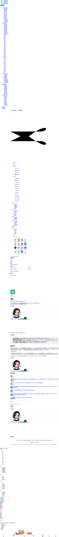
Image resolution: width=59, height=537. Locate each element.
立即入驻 (12, 258)
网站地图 (29, 440)
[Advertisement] (35, 282)
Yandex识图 (16, 225)
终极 (43, 440)
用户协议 (32, 440)
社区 (4, 448)
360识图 (15, 224)
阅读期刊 (12, 296)
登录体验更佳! (29, 533)
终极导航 (25, 440)
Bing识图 (15, 221)
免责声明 (36, 440)
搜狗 (15, 223)
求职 (7, 448)
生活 (5, 448)
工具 (2, 448)
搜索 (1, 448)
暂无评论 (13, 398)
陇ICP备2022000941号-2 (49, 440)
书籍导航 (14, 296)
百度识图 (15, 222)
